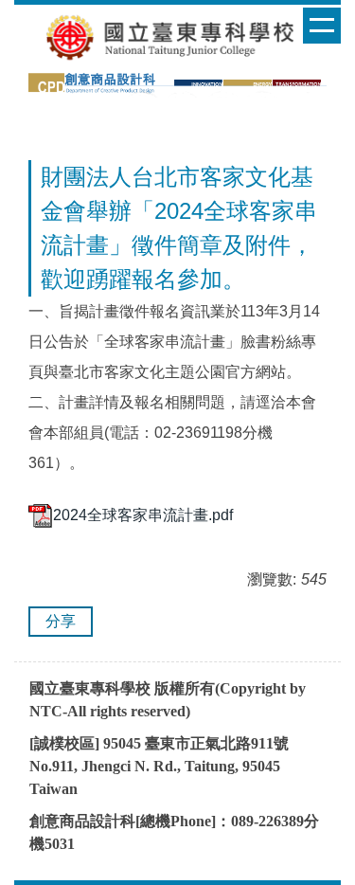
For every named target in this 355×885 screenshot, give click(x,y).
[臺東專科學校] (177, 36)
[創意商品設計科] (177, 83)
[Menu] (322, 26)
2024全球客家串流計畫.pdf (143, 515)
